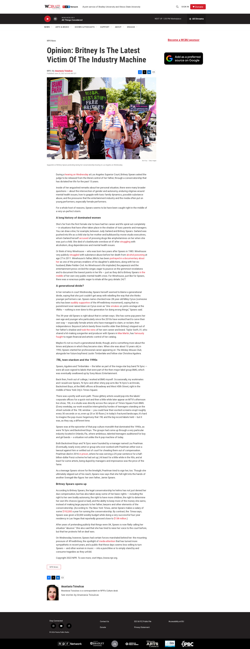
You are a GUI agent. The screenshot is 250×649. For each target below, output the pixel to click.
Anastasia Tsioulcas (64, 71)
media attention (107, 541)
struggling (125, 241)
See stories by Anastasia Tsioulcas (80, 594)
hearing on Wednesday (76, 174)
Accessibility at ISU (176, 621)
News (47, 27)
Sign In (185, 7)
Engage (131, 27)
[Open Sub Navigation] (52, 27)
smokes (115, 306)
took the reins (88, 329)
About (118, 27)
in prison (83, 454)
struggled (74, 254)
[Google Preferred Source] (183, 58)
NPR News (51, 40)
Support (104, 27)
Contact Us (104, 621)
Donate (199, 6)
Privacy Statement (142, 627)
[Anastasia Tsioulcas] (53, 592)
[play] (47, 18)
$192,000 (67, 511)
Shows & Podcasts (85, 27)
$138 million (120, 518)
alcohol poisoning (136, 254)
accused (83, 238)
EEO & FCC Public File (142, 621)
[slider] (59, 18)
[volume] (55, 19)
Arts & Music (62, 27)
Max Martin (123, 333)
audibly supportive (80, 302)
